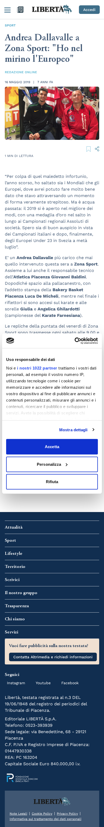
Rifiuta (52, 481)
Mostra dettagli (73, 429)
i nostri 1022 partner (37, 368)
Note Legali (18, 813)
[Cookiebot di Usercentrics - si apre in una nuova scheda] (75, 340)
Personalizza (49, 464)
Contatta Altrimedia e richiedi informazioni (53, 657)
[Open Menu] (7, 9)
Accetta (52, 446)
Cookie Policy (42, 813)
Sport (10, 25)
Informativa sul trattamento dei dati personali (45, 819)
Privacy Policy (67, 813)
